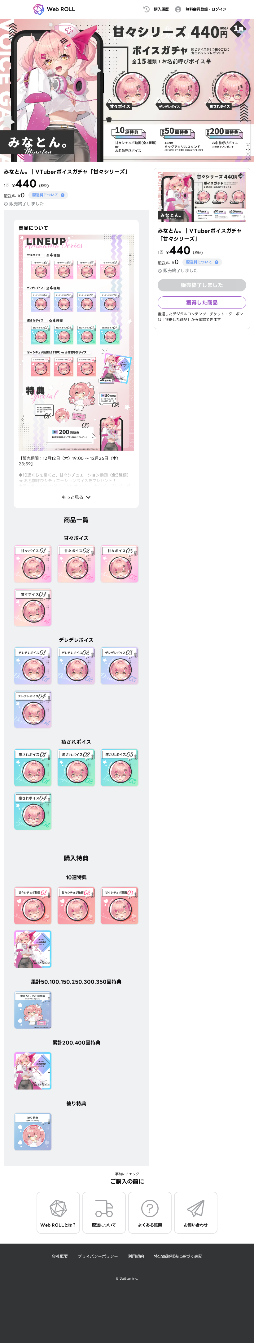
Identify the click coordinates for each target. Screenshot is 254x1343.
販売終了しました (202, 285)
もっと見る (72, 497)
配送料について (45, 195)
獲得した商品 (202, 302)
